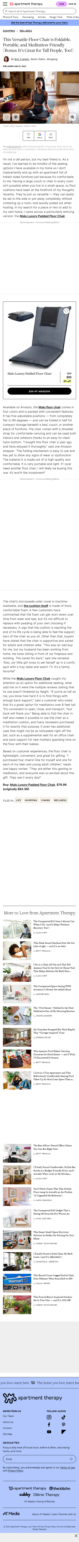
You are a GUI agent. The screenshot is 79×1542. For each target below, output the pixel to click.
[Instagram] (49, 1417)
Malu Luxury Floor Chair (33, 678)
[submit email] (71, 1459)
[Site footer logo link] (39, 1398)
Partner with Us (67, 1514)
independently (14, 146)
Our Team (8, 1416)
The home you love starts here (55, 1383)
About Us (8, 1422)
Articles (42, 17)
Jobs (54, 1514)
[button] (72, 117)
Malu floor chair (50, 407)
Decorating (28, 17)
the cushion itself (36, 606)
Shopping (9, 30)
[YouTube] (49, 1432)
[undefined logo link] (26, 4)
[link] (54, 925)
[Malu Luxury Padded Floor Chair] (39, 337)
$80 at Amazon (39, 391)
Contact (7, 1428)
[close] (76, 1536)
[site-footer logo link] (11, 1514)
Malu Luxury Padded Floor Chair (42, 216)
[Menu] (5, 4)
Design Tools (56, 17)
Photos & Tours (10, 17)
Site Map (7, 1434)
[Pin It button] (15, 117)
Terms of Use (67, 1467)
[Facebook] (49, 1424)
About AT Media (41, 1514)
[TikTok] (63, 1417)
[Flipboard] (63, 1432)
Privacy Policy (15, 1470)
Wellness (26, 30)
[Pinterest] (63, 1424)
